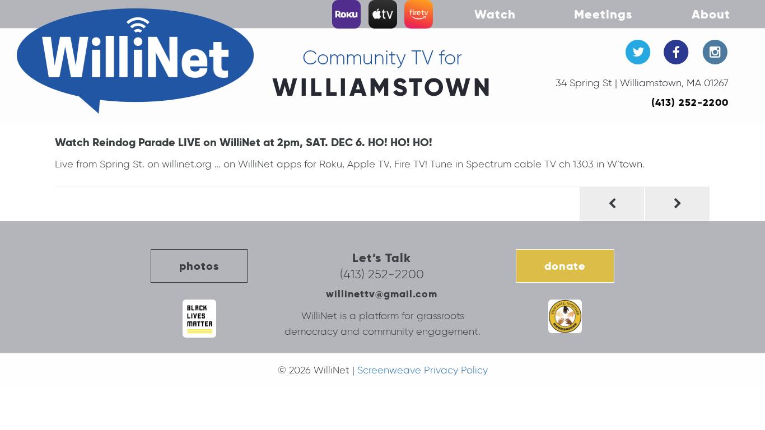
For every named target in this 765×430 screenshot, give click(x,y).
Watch (495, 14)
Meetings (603, 14)
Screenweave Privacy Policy (422, 370)
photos (199, 266)
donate (565, 266)
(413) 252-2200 (690, 102)
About (711, 14)
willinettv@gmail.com (381, 293)
